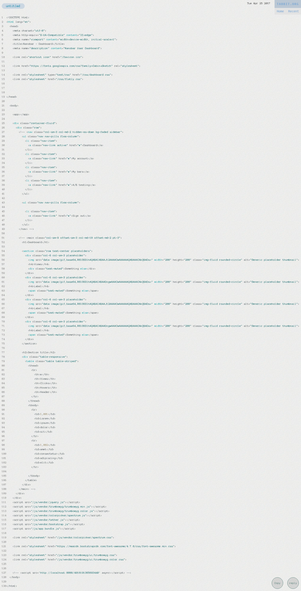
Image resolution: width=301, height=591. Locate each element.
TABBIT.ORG (288, 4)
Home (280, 11)
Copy (277, 583)
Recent (293, 11)
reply (293, 583)
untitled (13, 6)
